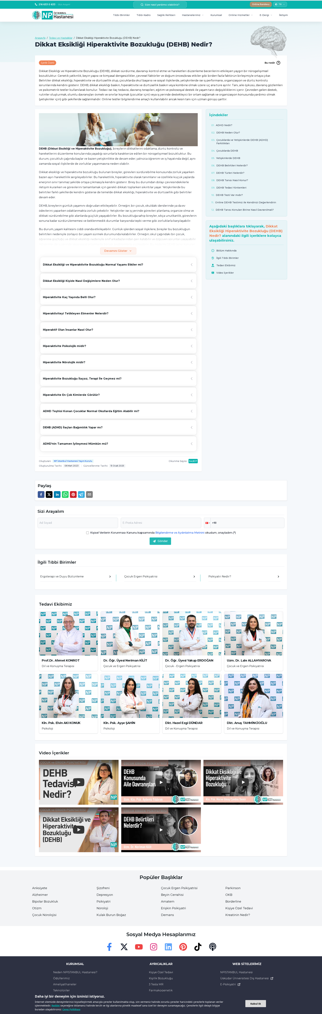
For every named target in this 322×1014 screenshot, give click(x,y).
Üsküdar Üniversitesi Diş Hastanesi (244, 978)
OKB (228, 895)
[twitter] (49, 494)
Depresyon (105, 895)
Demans (167, 915)
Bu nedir (270, 62)
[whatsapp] (65, 494)
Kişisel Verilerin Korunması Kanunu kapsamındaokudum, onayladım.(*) (163, 532)
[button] (207, 523)
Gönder (163, 541)
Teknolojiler (61, 990)
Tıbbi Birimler (121, 15)
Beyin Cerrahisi (172, 895)
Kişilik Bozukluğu (161, 978)
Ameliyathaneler (64, 984)
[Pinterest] (183, 947)
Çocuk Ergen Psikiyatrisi (179, 888)
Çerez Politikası (71, 1009)
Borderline (233, 901)
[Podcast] (213, 947)
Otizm (37, 908)
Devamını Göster (115, 250)
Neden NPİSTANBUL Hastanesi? (75, 972)
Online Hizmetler (239, 15)
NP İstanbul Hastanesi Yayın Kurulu (73, 461)
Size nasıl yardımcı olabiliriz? (162, 4)
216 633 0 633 (54, 4)
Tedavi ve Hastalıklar (60, 37)
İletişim (283, 15)
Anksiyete (39, 888)
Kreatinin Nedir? (237, 915)
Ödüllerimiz (61, 978)
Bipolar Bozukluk (45, 901)
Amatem (167, 901)
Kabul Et (255, 1003)
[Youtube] (139, 947)
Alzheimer (40, 895)
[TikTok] (198, 947)
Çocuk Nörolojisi (44, 915)
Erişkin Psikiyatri (173, 908)
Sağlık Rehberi (166, 15)
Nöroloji (102, 908)
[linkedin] (57, 494)
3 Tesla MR (156, 984)
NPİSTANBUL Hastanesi (236, 972)
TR (280, 4)
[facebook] (41, 494)
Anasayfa (40, 37)
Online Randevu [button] (261, 4)
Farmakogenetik (161, 990)
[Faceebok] (109, 947)
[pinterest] (73, 494)
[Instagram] (154, 947)
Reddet (55, 1005)
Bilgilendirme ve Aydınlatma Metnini (180, 532)
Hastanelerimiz (191, 15)
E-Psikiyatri (228, 984)
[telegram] (81, 494)
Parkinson (233, 888)
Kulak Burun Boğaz (111, 915)
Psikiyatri (104, 901)
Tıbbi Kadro (144, 15)
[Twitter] (124, 947)
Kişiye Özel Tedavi (239, 908)
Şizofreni (103, 888)
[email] (89, 494)
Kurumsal (216, 15)
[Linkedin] (168, 947)
